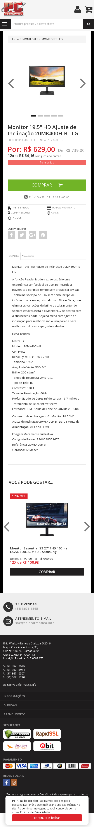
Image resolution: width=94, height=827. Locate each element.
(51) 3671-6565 (26, 606)
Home (15, 39)
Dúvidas (10, 705)
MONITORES (30, 39)
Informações (14, 696)
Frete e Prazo (20, 207)
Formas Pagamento (63, 207)
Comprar (42, 185)
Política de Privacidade (35, 812)
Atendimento (14, 714)
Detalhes (14, 256)
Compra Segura (20, 212)
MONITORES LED (52, 39)
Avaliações (28, 256)
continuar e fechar (47, 818)
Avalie (55, 212)
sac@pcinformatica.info (35, 620)
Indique (16, 217)
